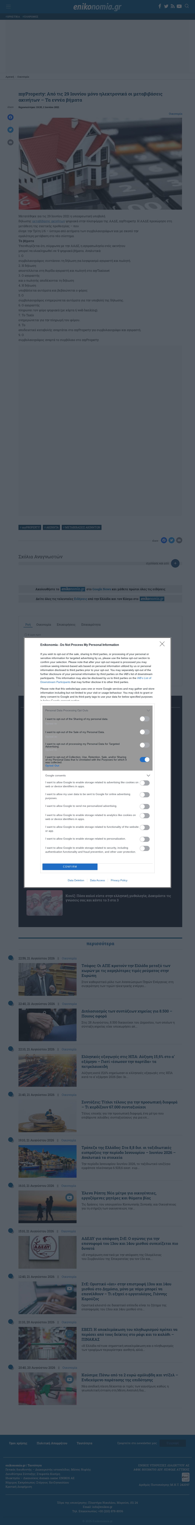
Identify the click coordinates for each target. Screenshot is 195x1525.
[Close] (163, 645)
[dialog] (97, 763)
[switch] (145, 718)
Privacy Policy (119, 880)
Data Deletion (76, 880)
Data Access (97, 880)
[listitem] (97, 710)
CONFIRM (70, 866)
